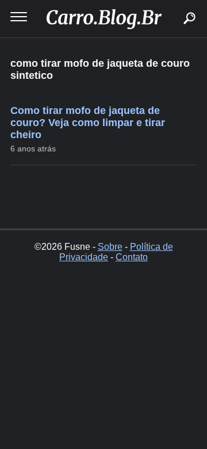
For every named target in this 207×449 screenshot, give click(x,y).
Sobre (110, 247)
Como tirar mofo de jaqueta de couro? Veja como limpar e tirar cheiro (87, 122)
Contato (132, 257)
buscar (172, 4)
